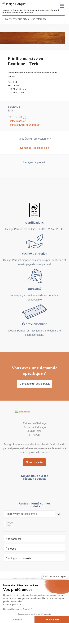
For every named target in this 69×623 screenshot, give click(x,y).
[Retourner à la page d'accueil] (14, 3)
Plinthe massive (17, 121)
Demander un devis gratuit (35, 383)
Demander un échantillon (34, 147)
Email (40, 170)
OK (59, 513)
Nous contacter (34, 462)
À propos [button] (11, 548)
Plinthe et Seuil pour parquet (24, 125)
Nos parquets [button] (13, 539)
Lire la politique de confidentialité (17, 609)
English (9, 525)
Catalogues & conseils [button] (18, 558)
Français (9, 522)
